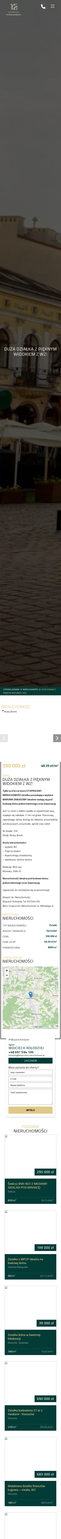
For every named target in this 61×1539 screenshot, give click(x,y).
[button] (4, 738)
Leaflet (39, 1028)
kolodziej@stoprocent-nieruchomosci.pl (26, 1055)
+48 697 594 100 (21, 1052)
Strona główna (11, 689)
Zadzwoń (30, 1060)
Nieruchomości (30, 689)
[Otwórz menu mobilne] (52, 6)
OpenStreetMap (47, 1028)
